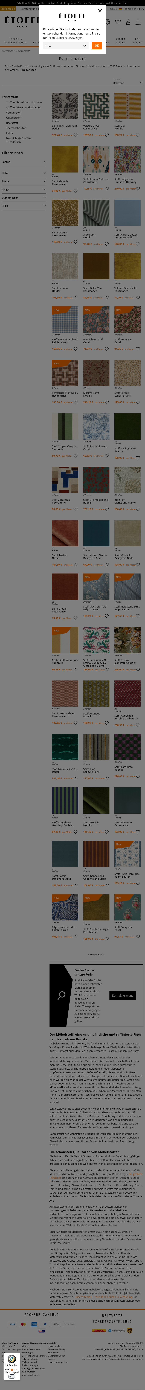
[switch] (11, 1376)
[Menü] (18, 1355)
